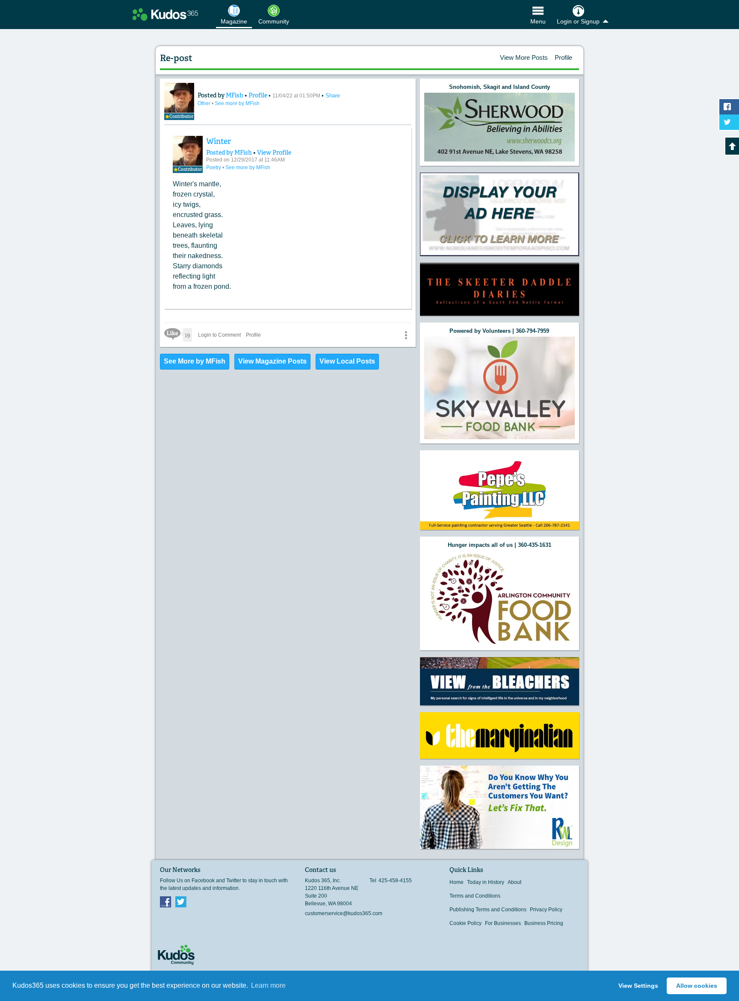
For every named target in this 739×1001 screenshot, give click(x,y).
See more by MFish (237, 103)
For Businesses (503, 923)
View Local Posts (347, 361)
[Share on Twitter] (729, 122)
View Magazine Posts (272, 361)
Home (456, 882)
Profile (563, 57)
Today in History (485, 882)
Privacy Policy (546, 910)
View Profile (274, 152)
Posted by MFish (229, 152)
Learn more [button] (268, 985)
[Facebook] (165, 901)
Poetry (214, 167)
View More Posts (524, 57)
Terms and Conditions (474, 896)
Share (332, 95)
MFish (235, 95)
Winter (218, 141)
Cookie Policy (465, 923)
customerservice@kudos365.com (343, 913)
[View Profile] (179, 98)
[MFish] (188, 151)
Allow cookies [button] (696, 985)
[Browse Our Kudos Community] (165, 14)
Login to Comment (219, 335)
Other (205, 103)
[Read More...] (499, 127)
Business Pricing (543, 923)
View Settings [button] (638, 985)
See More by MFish (194, 361)
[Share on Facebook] (729, 106)
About (514, 882)
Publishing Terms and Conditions (487, 910)
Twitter (180, 901)
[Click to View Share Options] (406, 335)
